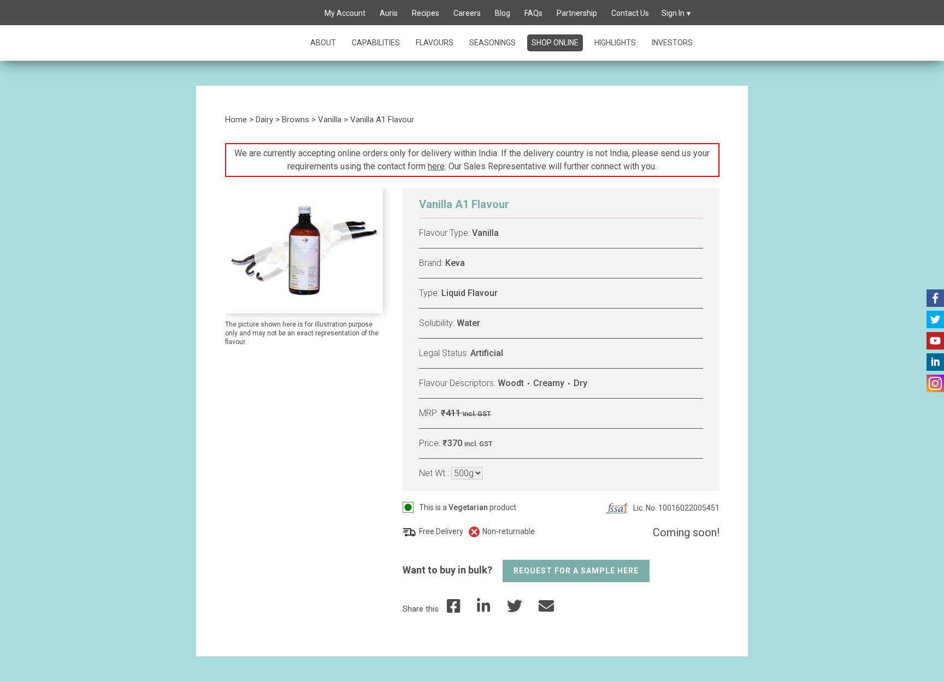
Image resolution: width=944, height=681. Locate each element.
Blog (502, 13)
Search (304, 14)
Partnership (577, 13)
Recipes (425, 13)
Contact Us (630, 13)
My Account (344, 13)
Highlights (615, 42)
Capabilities (376, 42)
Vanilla (329, 120)
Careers (467, 13)
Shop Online (555, 42)
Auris (389, 13)
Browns (295, 120)
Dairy (264, 120)
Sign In (673, 13)
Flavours (434, 42)
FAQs (533, 13)
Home (236, 120)
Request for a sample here (576, 570)
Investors (672, 42)
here (436, 166)
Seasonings (492, 42)
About (323, 42)
